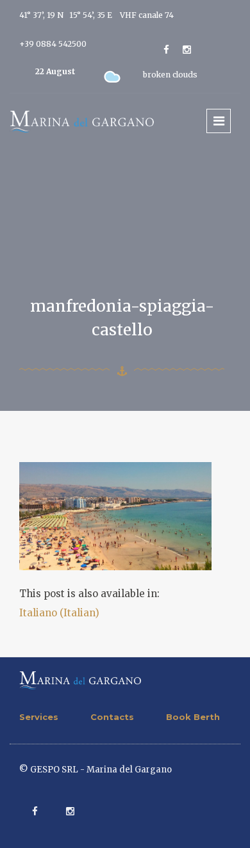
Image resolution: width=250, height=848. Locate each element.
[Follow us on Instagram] (187, 50)
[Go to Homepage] (82, 121)
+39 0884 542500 (53, 44)
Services (38, 717)
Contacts (112, 717)
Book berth (193, 717)
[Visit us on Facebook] (166, 50)
